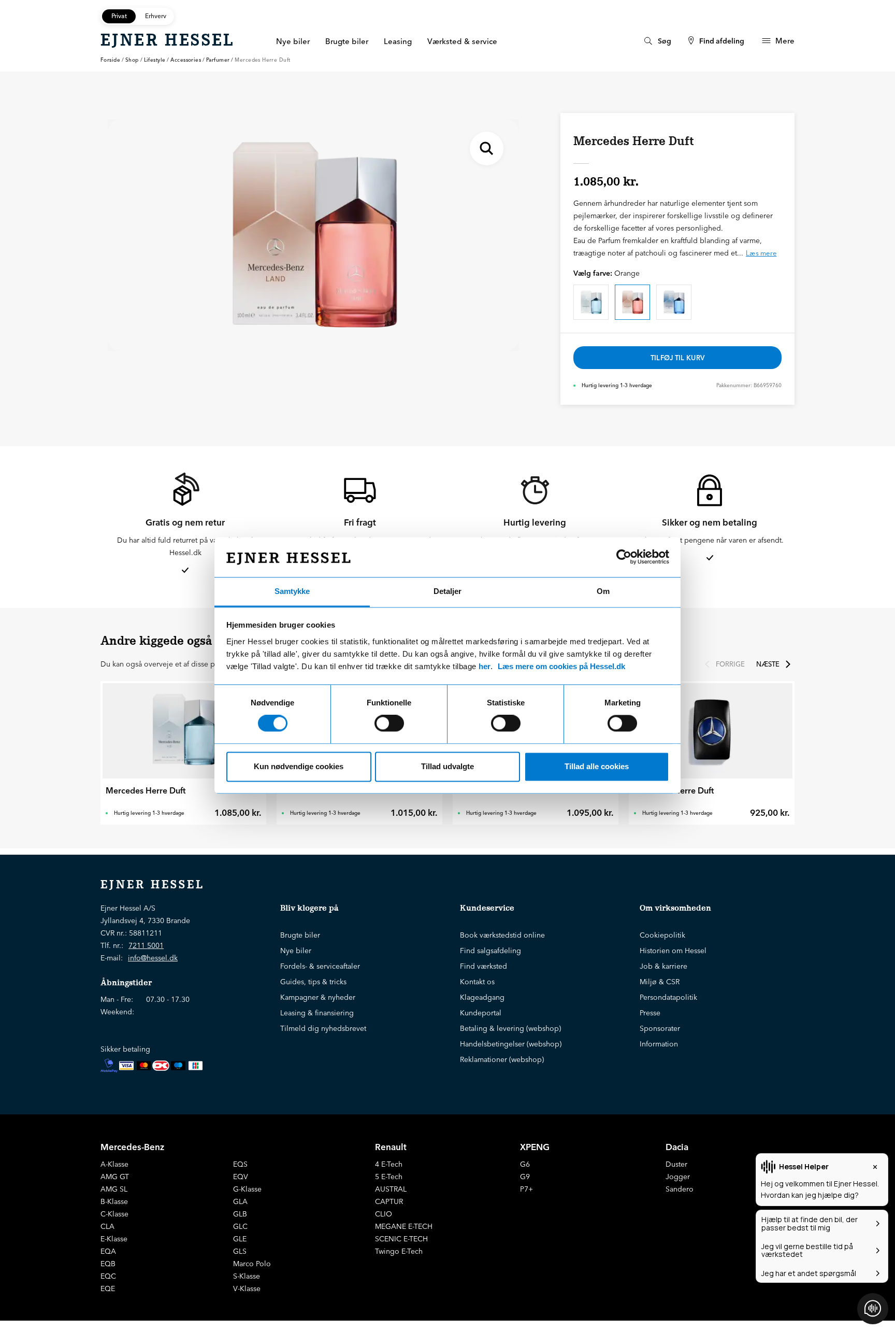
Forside (110, 59)
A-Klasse (114, 1164)
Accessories (185, 59)
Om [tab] (603, 591)
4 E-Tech (388, 1164)
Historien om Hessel (673, 950)
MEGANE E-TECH (403, 1226)
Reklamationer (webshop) (502, 1059)
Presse (650, 1012)
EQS (240, 1164)
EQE (107, 1288)
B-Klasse (114, 1201)
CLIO (383, 1214)
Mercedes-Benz (132, 1146)
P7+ (526, 1189)
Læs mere (761, 253)
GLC (240, 1226)
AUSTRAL (391, 1189)
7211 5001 (146, 945)
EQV (240, 1176)
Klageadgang (482, 997)
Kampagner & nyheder (317, 997)
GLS (240, 1251)
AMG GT (114, 1176)
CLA (107, 1226)
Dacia (677, 1146)
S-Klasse (246, 1276)
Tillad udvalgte (447, 766)
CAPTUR (389, 1201)
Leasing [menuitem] (398, 41)
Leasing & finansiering (317, 1012)
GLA (240, 1201)
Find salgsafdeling (490, 950)
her (484, 666)
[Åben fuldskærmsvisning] (486, 148)
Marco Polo (252, 1263)
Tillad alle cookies (597, 766)
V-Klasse (247, 1288)
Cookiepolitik (662, 935)
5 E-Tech (388, 1176)
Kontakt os (477, 981)
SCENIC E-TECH (401, 1238)
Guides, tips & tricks (313, 981)
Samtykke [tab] (292, 591)
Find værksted (483, 966)
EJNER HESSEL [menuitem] (167, 40)
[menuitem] (656, 40)
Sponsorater (660, 1028)
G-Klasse (247, 1189)
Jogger (678, 1176)
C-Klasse (114, 1214)
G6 (525, 1164)
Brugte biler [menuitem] (346, 41)
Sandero (680, 1189)
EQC (108, 1276)
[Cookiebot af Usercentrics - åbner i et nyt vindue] (624, 557)
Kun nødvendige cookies (298, 766)
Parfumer (217, 59)
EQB (108, 1263)
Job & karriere (663, 966)
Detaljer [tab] (447, 591)
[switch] (389, 723)
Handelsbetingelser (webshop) (510, 1044)
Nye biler (295, 950)
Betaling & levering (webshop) (510, 1028)
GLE (240, 1238)
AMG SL (113, 1189)
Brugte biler (300, 935)
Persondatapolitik (668, 997)
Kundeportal (480, 1012)
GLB (240, 1214)
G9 (525, 1176)
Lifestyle (155, 59)
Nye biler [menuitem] (293, 41)
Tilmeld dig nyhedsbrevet (323, 1028)
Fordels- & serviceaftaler (320, 966)
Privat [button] (119, 16)
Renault (391, 1146)
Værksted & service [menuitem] (462, 41)
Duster (676, 1164)
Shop (132, 59)
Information (659, 1044)
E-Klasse (113, 1238)
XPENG (535, 1146)
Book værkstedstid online (502, 935)
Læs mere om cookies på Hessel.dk (561, 666)
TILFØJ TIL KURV (678, 357)
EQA (108, 1251)
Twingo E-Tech (399, 1251)
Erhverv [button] (155, 16)
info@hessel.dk (153, 957)
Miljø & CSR (660, 981)
